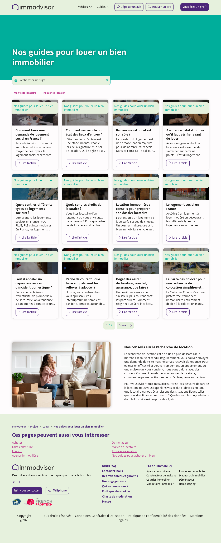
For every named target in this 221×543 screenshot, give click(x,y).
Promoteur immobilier (192, 471)
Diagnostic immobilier (192, 475)
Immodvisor (19, 426)
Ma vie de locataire (25, 93)
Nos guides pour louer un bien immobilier (79, 426)
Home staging (187, 484)
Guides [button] (101, 7)
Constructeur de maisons (161, 475)
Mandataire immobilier (160, 484)
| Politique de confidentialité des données (155, 516)
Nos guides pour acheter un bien (133, 455)
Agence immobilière (25, 455)
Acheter (17, 442)
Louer (46, 426)
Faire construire (22, 447)
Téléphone (59, 490)
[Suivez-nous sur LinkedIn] (14, 482)
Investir (17, 451)
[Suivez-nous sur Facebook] (20, 482)
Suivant (124, 325)
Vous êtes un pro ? (195, 7)
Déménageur (120, 442)
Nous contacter (29, 490)
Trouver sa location (53, 93)
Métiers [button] (83, 7)
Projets (34, 426)
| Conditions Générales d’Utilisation (98, 516)
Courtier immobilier (158, 479)
